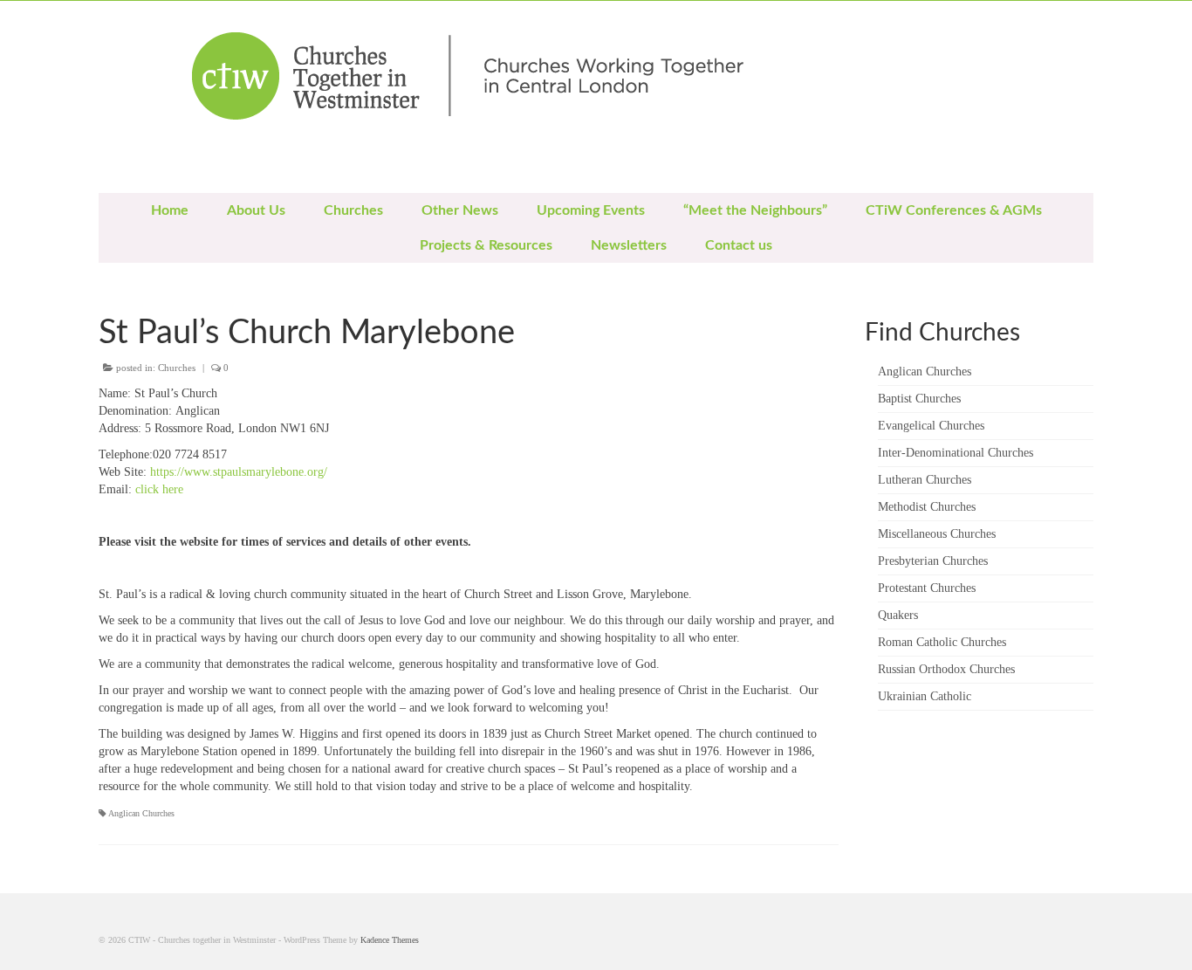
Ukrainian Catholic (924, 696)
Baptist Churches (919, 398)
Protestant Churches (927, 588)
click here (159, 489)
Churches (353, 210)
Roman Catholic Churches (942, 642)
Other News (459, 210)
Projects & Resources (486, 245)
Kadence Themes (389, 940)
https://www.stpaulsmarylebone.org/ (237, 471)
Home (169, 210)
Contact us (738, 245)
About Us (256, 210)
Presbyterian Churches (933, 561)
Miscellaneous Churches (937, 533)
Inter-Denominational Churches (955, 452)
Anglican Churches (141, 813)
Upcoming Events (591, 210)
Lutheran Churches (924, 479)
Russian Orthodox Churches (946, 669)
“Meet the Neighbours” (755, 210)
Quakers (898, 615)
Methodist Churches (927, 506)
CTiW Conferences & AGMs (954, 210)
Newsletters (629, 245)
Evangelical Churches (931, 425)
